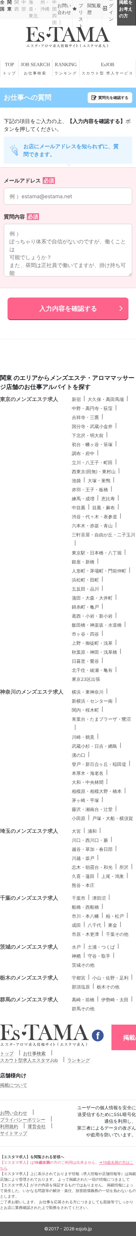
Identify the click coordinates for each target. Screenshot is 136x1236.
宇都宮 (78, 978)
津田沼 (99, 898)
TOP (9, 68)
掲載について (13, 1085)
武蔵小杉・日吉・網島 (94, 746)
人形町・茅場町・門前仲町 (99, 571)
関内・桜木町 (85, 710)
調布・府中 (83, 453)
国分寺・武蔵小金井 (92, 426)
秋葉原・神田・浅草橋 (94, 652)
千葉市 (78, 898)
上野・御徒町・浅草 (92, 643)
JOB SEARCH (35, 68)
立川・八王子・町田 (92, 462)
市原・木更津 (85, 934)
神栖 (76, 956)
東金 (112, 925)
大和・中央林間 (88, 782)
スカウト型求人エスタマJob (29, 1060)
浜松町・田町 (85, 580)
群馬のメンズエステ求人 (29, 999)
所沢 (123, 867)
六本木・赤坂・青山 (92, 525)
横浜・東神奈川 (88, 692)
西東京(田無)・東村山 (94, 471)
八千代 (94, 925)
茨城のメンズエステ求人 (29, 946)
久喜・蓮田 (83, 876)
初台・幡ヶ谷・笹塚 (92, 444)
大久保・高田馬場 (106, 399)
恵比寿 (108, 498)
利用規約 (9, 1126)
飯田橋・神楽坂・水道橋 (97, 625)
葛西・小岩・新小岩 (92, 616)
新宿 (76, 399)
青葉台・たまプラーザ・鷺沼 (101, 719)
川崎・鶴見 (83, 737)
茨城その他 (83, 965)
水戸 (76, 947)
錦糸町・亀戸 (85, 607)
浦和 (92, 831)
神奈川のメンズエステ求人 (31, 691)
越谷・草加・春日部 (92, 849)
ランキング (78, 1060)
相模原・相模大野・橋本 (97, 791)
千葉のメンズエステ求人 (29, 897)
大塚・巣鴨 (99, 480)
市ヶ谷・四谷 (85, 634)
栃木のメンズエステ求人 (29, 977)
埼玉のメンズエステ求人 (29, 831)
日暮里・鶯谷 (85, 661)
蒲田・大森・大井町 (92, 598)
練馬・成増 (83, 498)
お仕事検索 (34, 1053)
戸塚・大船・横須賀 (112, 818)
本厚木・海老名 (88, 773)
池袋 (76, 480)
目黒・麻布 (103, 507)
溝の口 (78, 755)
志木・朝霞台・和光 (92, 867)
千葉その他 (117, 934)
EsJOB (107, 68)
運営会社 (37, 1126)
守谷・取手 (99, 956)
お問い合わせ (13, 1113)
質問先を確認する (113, 97)
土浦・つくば (101, 947)
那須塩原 (81, 987)
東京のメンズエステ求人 (29, 399)
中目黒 (78, 507)
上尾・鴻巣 (112, 876)
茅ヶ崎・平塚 (85, 800)
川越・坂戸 (83, 858)
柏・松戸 (115, 916)
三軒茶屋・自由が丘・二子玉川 (103, 535)
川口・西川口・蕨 (90, 840)
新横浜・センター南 (92, 701)
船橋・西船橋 (85, 907)
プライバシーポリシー (22, 1119)
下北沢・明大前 (88, 435)
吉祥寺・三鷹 (85, 417)
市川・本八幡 (85, 916)
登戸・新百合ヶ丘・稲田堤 (99, 764)
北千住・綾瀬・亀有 (92, 670)
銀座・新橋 (83, 562)
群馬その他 (83, 1008)
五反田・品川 (85, 589)
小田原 (78, 818)
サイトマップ (13, 1133)
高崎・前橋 (83, 999)
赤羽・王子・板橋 (90, 489)
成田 (76, 925)
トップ (7, 1053)
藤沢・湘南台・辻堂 (92, 809)
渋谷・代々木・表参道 (94, 516)
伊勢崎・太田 (114, 999)
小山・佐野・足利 (110, 978)
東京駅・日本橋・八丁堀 (97, 553)
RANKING (65, 68)
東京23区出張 (86, 679)
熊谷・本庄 (83, 885)
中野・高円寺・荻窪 (92, 408)
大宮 (76, 831)
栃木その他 (108, 987)
